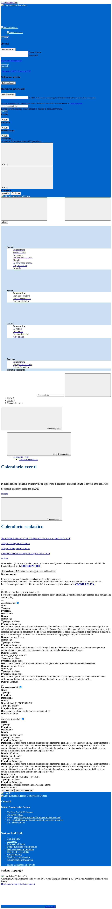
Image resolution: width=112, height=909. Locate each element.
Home (10, 398)
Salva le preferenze (24, 790)
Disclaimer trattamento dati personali (18, 884)
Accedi (5, 38)
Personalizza (7, 571)
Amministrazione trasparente (20, 860)
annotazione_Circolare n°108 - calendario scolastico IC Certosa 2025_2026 (35, 538)
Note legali (12, 841)
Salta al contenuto (9, 2)
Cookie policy (13, 839)
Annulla (5, 193)
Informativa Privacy (16, 844)
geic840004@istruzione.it (37, 817)
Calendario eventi (21, 457)
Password (33, 55)
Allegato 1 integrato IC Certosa (15, 543)
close (4, 222)
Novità (10, 400)
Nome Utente (35, 52)
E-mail (32, 97)
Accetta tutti (45, 571)
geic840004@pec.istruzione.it (38, 820)
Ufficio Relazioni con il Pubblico (22, 846)
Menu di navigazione (61, 454)
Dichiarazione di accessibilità (20, 849)
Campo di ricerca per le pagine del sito (18, 395)
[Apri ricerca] (88, 209)
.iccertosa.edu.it (8, 603)
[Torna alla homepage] (56, 196)
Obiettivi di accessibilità (18, 852)
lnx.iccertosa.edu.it (10, 687)
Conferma (16, 193)
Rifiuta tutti (25, 571)
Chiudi (5, 120)
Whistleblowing (14, 854)
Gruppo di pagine (53, 428)
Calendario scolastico (28, 459)
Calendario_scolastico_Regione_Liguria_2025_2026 (25, 553)
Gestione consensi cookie (18, 857)
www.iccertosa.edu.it (11, 719)
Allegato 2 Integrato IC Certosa (15, 548)
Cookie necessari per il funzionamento (19, 592)
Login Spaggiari (76, 103)
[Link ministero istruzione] (14, 5)
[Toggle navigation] (24, 209)
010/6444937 (17, 815)
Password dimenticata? (11, 60)
